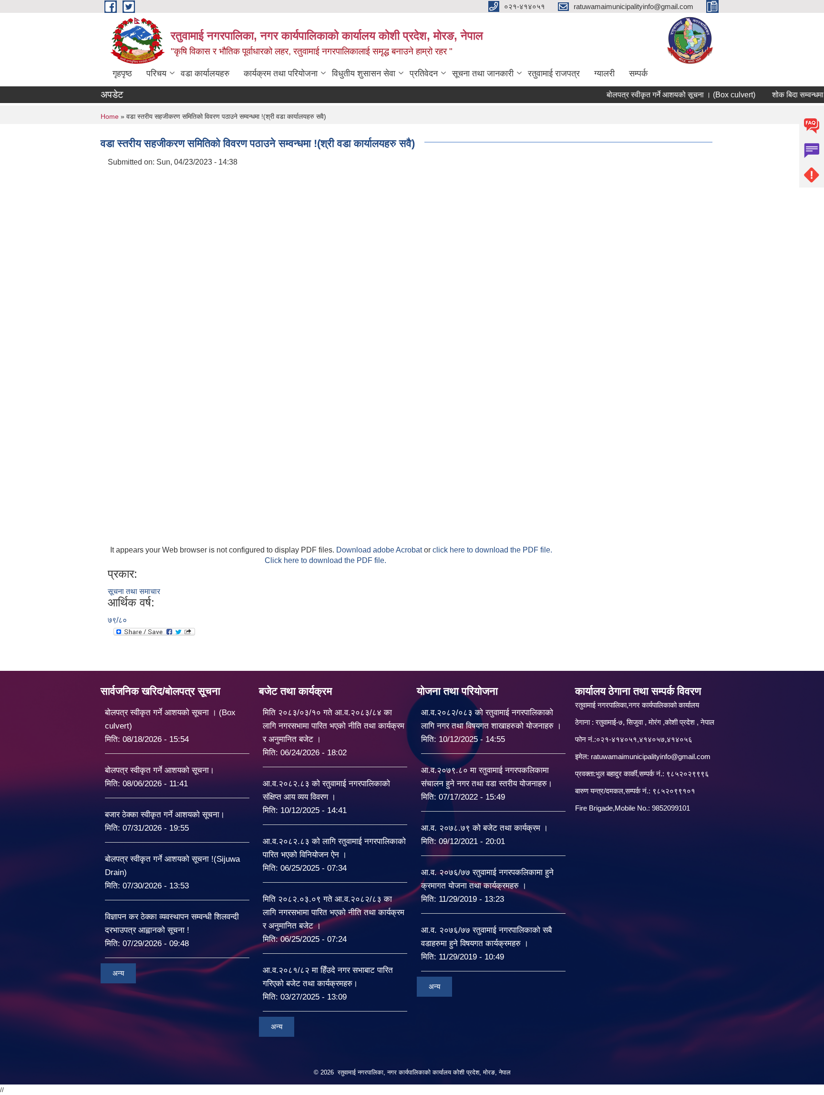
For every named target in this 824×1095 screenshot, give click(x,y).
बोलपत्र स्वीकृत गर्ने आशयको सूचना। (159, 770)
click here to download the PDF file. (492, 550)
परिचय (156, 73)
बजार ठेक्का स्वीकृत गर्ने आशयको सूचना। (165, 814)
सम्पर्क (638, 73)
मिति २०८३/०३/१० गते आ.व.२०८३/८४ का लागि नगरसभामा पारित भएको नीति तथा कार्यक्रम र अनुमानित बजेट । (333, 726)
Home (110, 116)
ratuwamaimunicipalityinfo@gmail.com (651, 756)
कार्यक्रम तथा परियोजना (281, 73)
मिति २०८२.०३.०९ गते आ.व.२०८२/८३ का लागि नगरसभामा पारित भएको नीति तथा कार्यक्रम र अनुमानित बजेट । (333, 912)
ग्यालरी (604, 73)
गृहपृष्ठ (122, 73)
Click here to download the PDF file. (325, 560)
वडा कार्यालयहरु (205, 73)
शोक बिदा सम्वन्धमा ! (776, 95)
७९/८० (117, 620)
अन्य (118, 973)
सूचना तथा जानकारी (483, 73)
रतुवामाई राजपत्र (554, 73)
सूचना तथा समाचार (134, 591)
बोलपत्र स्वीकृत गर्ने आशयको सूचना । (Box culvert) (657, 95)
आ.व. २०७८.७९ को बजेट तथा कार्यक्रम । (484, 828)
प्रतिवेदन (424, 73)
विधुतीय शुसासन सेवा (363, 73)
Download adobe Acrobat (380, 550)
